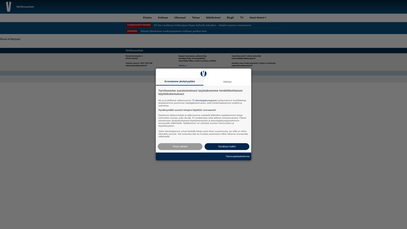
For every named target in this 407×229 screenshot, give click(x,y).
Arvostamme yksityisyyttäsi (179, 81)
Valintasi (227, 81)
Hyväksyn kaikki (227, 146)
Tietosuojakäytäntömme (238, 156)
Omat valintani (180, 146)
